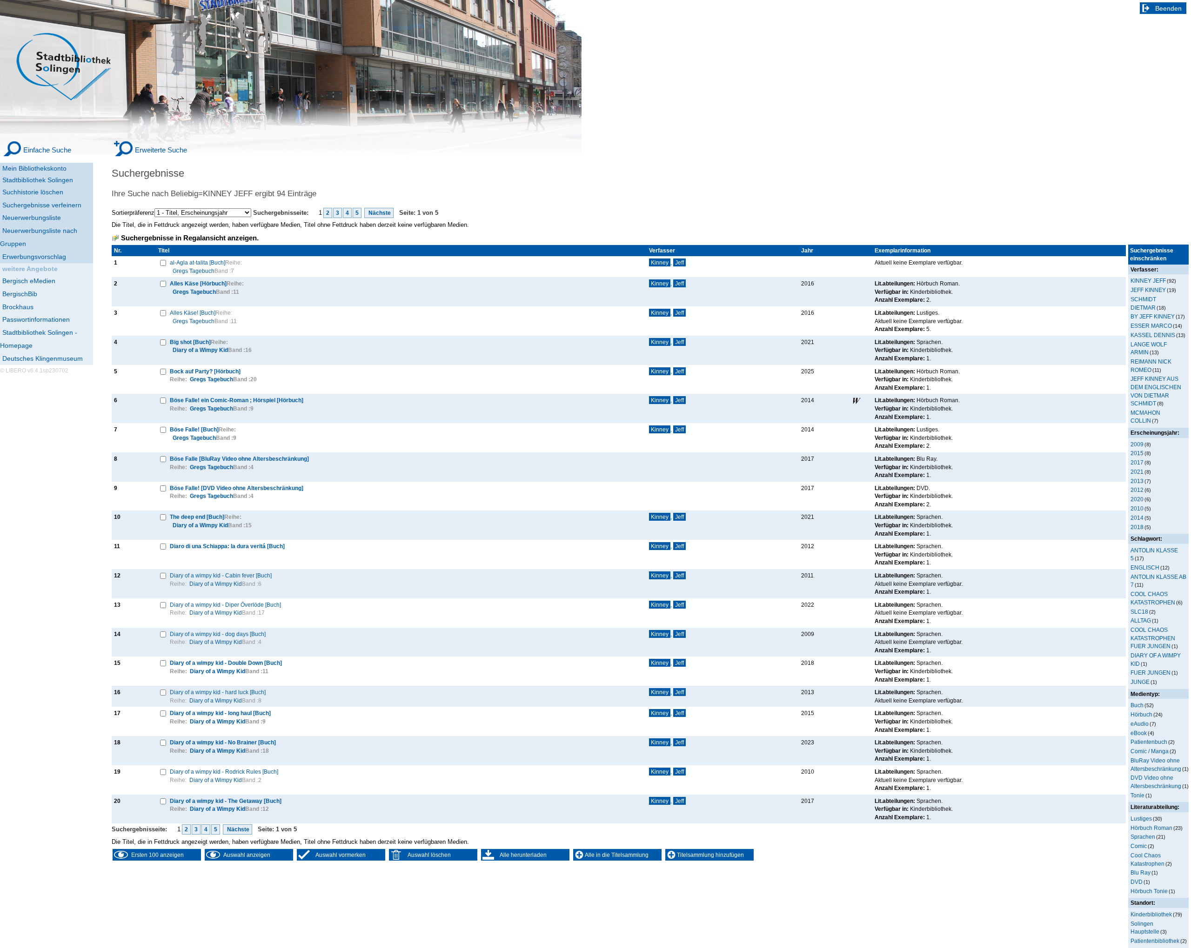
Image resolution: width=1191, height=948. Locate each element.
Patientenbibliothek (1155, 941)
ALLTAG (1141, 620)
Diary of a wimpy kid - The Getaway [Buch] (225, 801)
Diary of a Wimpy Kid (200, 350)
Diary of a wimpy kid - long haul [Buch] (220, 713)
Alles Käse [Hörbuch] (198, 283)
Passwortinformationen (36, 319)
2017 (1137, 462)
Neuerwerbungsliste (31, 217)
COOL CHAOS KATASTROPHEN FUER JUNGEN (1153, 638)
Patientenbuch (1149, 742)
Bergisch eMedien (28, 281)
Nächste (379, 213)
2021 (1137, 472)
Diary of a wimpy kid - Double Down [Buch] (226, 663)
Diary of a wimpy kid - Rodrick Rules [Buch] (224, 772)
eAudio (1140, 724)
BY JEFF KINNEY (1153, 316)
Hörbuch (1141, 714)
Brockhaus (17, 307)
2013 (1137, 481)
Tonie (1137, 795)
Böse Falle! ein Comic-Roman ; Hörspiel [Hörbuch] (236, 400)
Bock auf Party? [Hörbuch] (205, 371)
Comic (1139, 846)
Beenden (1168, 8)
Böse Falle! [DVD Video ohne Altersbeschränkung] (236, 488)
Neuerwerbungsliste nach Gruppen (38, 237)
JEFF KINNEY (1148, 290)
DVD (1137, 882)
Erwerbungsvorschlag (34, 256)
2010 (1137, 508)
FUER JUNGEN (1151, 673)
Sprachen (1143, 837)
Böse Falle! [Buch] (194, 429)
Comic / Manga (1150, 751)
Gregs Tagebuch (193, 271)
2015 (1137, 453)
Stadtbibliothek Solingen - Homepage (38, 339)
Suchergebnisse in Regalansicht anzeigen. (190, 238)
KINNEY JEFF (1148, 281)
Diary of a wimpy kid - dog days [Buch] (218, 634)
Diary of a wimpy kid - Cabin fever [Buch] (221, 575)
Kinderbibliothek (1151, 914)
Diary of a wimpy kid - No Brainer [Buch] (223, 742)
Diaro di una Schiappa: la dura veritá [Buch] (227, 546)
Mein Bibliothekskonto (34, 168)
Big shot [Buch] (190, 342)
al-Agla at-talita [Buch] (197, 262)
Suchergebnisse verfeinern (41, 205)
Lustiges (1141, 818)
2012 (1137, 490)
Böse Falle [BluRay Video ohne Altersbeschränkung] (239, 459)
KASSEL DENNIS (1153, 335)
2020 (1137, 499)
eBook (1139, 733)
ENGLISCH (1145, 567)
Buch (1137, 705)
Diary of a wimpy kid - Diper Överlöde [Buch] (225, 605)
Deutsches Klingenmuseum (42, 358)
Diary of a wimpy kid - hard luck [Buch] (218, 692)
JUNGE (1140, 682)
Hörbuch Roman (1151, 828)
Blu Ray (1141, 872)
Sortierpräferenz (133, 212)
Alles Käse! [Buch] (192, 313)
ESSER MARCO (1151, 326)
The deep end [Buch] (197, 517)
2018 (1137, 527)
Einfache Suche (47, 150)
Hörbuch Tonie (1149, 891)
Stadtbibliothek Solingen (37, 180)
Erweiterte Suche (161, 150)
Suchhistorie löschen (32, 192)
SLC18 (1139, 612)
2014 (1137, 518)
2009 (1137, 444)
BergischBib (19, 294)
